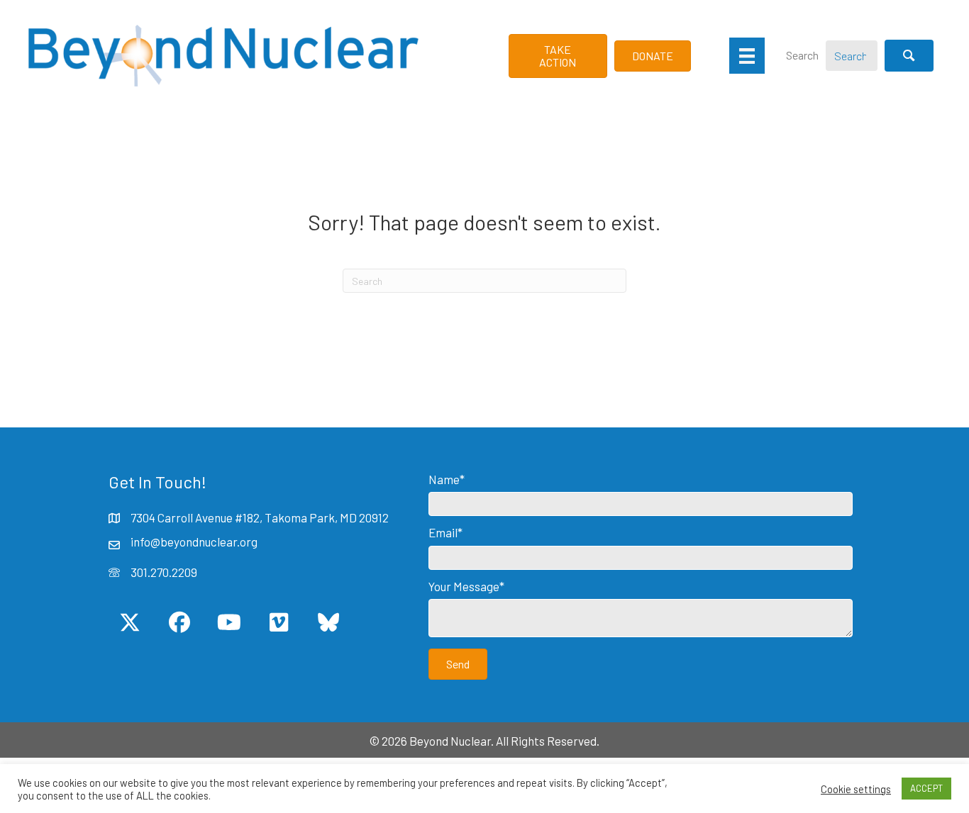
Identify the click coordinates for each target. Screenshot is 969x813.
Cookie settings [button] (856, 789)
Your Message (463, 586)
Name (444, 479)
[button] (909, 56)
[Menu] (747, 56)
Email (443, 532)
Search (802, 55)
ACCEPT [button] (926, 788)
